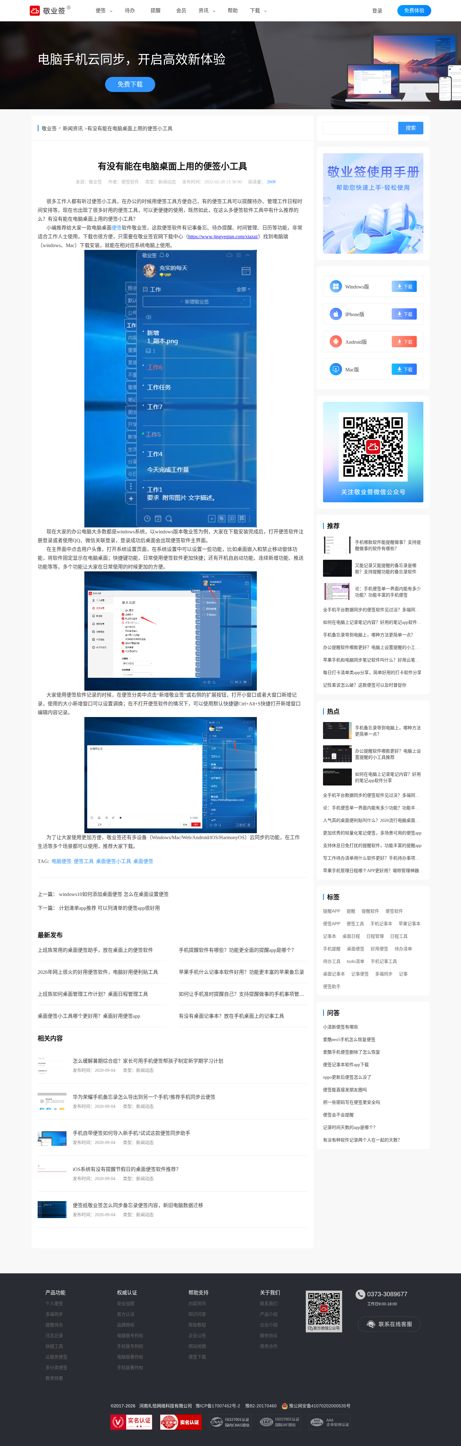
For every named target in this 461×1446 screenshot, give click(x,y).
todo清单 (355, 961)
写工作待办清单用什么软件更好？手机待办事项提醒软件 (373, 858)
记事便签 (360, 973)
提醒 (156, 10)
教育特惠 (54, 1378)
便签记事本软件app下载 (346, 1064)
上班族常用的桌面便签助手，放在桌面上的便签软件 (95, 950)
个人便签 (54, 1303)
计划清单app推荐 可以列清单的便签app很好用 (109, 908)
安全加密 (126, 1303)
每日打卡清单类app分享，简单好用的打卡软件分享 (372, 672)
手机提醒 (332, 948)
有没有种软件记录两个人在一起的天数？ (362, 1140)
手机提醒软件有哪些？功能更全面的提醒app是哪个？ (237, 950)
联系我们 (269, 1303)
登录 (377, 10)
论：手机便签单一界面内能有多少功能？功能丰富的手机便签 (373, 808)
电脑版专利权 (130, 1335)
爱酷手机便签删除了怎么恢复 (351, 1052)
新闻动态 (167, 182)
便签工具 (84, 861)
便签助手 (332, 986)
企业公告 (197, 1335)
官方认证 (126, 1314)
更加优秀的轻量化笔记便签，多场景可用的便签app (372, 833)
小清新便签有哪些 (340, 1027)
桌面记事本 (334, 973)
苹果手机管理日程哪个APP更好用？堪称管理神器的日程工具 (373, 870)
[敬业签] (373, 203)
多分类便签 (56, 1367)
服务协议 (269, 1335)
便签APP (331, 923)
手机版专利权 (130, 1346)
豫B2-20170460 (261, 1405)
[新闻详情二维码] (373, 452)
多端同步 (384, 973)
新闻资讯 (73, 128)
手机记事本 (381, 923)
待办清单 (403, 948)
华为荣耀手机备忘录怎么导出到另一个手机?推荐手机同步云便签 (144, 1097)
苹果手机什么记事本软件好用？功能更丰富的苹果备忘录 (241, 972)
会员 (181, 10)
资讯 (204, 10)
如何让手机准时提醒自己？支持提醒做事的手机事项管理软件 (246, 994)
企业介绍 (269, 1324)
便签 (101, 10)
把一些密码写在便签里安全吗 (351, 1102)
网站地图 (197, 1346)
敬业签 (49, 128)
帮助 (233, 10)
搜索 (411, 128)
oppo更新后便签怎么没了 (347, 1077)
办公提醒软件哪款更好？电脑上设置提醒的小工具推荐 (373, 647)
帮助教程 (197, 1324)
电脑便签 (61, 861)
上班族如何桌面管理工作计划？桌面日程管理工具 (93, 994)
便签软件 (130, 182)
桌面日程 (351, 936)
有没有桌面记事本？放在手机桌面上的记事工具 (231, 1016)
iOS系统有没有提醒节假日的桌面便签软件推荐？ (127, 1169)
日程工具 (399, 936)
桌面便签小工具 (113, 861)
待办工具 (332, 961)
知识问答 (197, 1314)
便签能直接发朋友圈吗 (345, 1089)
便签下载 (197, 1356)
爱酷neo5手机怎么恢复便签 (349, 1039)
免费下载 (130, 84)
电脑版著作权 (130, 1356)
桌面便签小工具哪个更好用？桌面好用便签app (89, 1016)
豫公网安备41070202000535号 (320, 1405)
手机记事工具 (384, 961)
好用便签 (379, 948)
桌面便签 (143, 861)
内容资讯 (197, 1303)
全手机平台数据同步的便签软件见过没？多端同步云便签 (373, 609)
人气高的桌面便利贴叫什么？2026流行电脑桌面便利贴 (373, 820)
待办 (130, 10)
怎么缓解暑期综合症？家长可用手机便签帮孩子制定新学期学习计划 (148, 1061)
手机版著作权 (130, 1367)
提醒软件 (370, 911)
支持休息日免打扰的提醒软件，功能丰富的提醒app (372, 845)
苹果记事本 (410, 923)
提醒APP (331, 911)
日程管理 (375, 936)
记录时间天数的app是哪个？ (350, 1127)
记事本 (329, 936)
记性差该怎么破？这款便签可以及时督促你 (364, 685)
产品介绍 (269, 1314)
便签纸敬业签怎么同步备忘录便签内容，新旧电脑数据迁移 (138, 1205)
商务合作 (269, 1346)
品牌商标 (126, 1324)
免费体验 (414, 10)
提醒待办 (54, 1324)
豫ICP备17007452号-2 (218, 1405)
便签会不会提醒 (338, 1115)
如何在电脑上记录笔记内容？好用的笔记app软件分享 (373, 622)
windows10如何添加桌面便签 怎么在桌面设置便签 (114, 894)
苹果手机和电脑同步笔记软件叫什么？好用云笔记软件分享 (373, 660)
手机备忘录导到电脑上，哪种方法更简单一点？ (369, 635)
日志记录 (54, 1335)
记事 (403, 973)
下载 (255, 10)
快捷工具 (54, 1346)
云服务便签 (56, 1356)
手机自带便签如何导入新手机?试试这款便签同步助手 (131, 1133)
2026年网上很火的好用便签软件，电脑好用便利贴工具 (98, 972)
